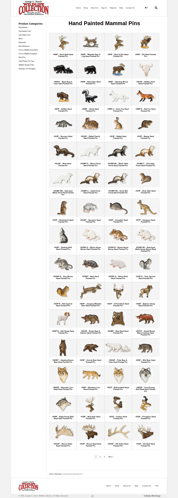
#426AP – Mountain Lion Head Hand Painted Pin (63, 388)
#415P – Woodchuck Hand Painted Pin (63, 221)
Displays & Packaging (27, 69)
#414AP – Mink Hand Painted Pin (63, 164)
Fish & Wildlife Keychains (28, 50)
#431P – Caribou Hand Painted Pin (118, 417)
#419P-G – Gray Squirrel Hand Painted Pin (145, 277)
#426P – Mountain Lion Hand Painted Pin (90, 388)
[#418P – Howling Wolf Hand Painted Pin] (63, 235)
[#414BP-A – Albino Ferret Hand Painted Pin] (90, 151)
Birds (21, 39)
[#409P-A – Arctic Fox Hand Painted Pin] (118, 96)
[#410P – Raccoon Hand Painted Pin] (63, 124)
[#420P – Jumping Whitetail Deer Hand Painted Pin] (90, 291)
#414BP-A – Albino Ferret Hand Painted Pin (90, 164)
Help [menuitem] (136, 486)
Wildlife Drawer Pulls (26, 65)
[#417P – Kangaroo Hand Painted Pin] (145, 208)
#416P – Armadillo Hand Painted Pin (118, 221)
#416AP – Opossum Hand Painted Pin (90, 221)
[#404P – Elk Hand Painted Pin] (145, 42)
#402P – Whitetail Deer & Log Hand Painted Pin (90, 55)
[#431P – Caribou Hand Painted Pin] (118, 404)
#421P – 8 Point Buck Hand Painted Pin (118, 305)
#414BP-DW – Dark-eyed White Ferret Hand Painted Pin (63, 193)
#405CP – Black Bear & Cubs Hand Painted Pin (63, 83)
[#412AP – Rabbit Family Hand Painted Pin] (90, 124)
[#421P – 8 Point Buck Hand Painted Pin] (118, 291)
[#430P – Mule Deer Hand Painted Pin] (90, 404)
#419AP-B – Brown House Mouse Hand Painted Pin (118, 248)
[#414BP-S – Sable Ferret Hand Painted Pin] (90, 178)
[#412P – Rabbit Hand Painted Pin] (118, 124)
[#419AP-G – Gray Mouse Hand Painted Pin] (63, 264)
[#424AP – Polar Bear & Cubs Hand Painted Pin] (118, 348)
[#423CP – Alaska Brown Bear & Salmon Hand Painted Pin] (145, 319)
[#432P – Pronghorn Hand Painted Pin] (145, 404)
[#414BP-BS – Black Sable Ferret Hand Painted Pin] (118, 151)
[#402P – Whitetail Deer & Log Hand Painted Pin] (90, 42)
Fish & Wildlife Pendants (28, 54)
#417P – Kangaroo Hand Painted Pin (145, 221)
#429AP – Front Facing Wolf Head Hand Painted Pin (145, 389)
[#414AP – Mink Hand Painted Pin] (63, 151)
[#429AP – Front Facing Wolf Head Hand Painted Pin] (145, 375)
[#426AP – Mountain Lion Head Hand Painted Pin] (63, 375)
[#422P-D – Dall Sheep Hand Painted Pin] (63, 319)
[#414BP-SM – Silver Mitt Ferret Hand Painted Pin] (118, 178)
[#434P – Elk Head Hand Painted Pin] (145, 431)
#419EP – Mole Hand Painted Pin (90, 277)
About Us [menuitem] (127, 486)
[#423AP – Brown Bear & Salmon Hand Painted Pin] (90, 319)
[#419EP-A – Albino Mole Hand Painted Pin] (118, 264)
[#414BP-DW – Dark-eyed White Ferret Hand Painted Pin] (63, 178)
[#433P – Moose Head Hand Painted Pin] (90, 431)
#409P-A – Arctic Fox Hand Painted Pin (118, 110)
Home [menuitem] (108, 486)
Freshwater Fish (25, 31)
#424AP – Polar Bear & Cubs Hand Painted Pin (118, 361)
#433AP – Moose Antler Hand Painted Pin (63, 445)
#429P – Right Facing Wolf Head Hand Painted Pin (63, 417)
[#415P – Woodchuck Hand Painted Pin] (63, 208)
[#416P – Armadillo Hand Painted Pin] (118, 208)
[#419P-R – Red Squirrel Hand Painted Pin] (63, 291)
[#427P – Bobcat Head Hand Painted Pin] (118, 375)
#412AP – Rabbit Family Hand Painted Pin (90, 137)
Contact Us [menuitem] (146, 486)
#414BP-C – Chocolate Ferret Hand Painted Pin (145, 164)
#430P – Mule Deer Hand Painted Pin (90, 417)
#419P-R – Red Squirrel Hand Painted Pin (63, 305)
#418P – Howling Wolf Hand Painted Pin (63, 248)
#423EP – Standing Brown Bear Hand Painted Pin (63, 361)
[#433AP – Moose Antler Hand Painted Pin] (63, 431)
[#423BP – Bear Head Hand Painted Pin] (118, 319)
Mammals (22, 42)
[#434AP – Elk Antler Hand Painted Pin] (118, 431)
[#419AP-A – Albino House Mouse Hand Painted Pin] (90, 235)
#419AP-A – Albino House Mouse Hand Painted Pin (90, 248)
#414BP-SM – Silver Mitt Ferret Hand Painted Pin (118, 192)
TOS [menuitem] (157, 486)
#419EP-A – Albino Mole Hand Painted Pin (118, 277)
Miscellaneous (24, 46)
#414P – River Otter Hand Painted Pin (146, 192)
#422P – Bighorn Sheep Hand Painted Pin (145, 305)
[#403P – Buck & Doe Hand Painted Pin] (118, 42)
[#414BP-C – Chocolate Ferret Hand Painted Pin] (145, 151)
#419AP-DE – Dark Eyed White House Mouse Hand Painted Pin (145, 249)
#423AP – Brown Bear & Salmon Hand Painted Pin (90, 332)
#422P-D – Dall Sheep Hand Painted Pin (63, 332)
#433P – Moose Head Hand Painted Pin (90, 445)
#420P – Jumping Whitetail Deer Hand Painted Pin (90, 305)
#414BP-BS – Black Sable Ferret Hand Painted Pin (118, 164)
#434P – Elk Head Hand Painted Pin (145, 445)
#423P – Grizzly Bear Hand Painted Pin (90, 361)
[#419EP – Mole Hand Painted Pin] (90, 264)
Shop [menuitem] (117, 486)
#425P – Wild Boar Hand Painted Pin (145, 361)
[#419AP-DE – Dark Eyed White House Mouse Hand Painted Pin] (145, 235)
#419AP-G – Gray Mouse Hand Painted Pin (63, 277)
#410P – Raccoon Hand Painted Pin (63, 137)
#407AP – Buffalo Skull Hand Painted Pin (145, 83)
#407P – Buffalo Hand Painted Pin (63, 110)
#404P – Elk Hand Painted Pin (145, 55)
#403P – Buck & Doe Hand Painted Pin (118, 55)
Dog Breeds (23, 27)
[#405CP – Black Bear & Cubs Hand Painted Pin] (63, 69)
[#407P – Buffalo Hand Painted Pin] (63, 96)
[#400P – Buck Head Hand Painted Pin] (63, 42)
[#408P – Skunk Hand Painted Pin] (90, 96)
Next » (110, 457)
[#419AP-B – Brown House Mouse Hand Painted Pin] (118, 235)
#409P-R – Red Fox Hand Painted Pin (145, 110)
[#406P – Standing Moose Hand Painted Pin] (118, 69)
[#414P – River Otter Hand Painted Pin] (145, 178)
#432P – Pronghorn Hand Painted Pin (146, 417)
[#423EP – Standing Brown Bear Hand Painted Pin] (63, 348)
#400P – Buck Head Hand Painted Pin (63, 55)
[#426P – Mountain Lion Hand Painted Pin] (90, 375)
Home (51, 474)
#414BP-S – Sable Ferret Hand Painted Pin (90, 192)
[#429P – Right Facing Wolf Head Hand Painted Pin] (63, 404)
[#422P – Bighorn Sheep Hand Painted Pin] (145, 291)
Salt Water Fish (24, 35)
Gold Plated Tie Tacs (27, 61)
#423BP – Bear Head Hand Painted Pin (118, 332)
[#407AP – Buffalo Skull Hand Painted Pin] (145, 69)
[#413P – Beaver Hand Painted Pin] (145, 124)
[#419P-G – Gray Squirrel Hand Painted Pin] (145, 264)
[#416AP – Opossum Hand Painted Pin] (90, 208)
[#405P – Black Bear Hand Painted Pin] (90, 69)
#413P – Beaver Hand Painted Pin (145, 137)
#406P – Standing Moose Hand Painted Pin (118, 83)
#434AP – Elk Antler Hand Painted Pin (118, 445)
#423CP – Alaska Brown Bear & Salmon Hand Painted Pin (145, 333)
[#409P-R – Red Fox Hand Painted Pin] (145, 96)
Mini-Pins (22, 57)
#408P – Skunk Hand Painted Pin (90, 110)
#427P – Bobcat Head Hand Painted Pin (118, 388)
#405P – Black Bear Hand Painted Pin (91, 83)
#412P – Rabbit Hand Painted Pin (118, 137)
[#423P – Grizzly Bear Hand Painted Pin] (90, 348)
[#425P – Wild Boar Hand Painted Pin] (145, 348)
